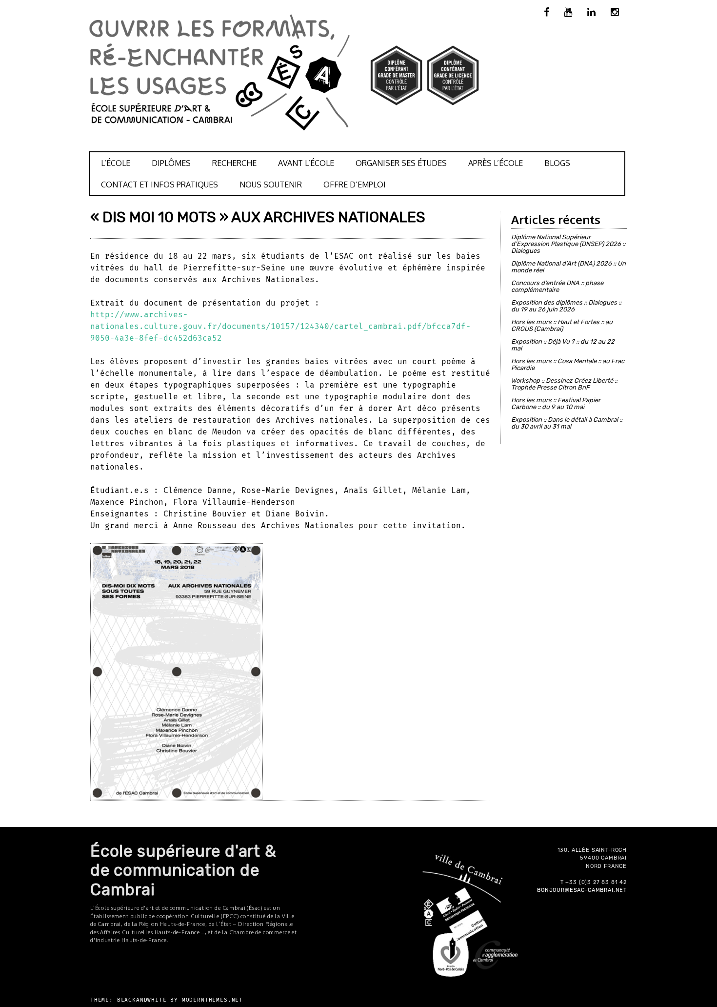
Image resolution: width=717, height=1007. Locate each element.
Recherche (234, 163)
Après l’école (495, 163)
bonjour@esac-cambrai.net (582, 890)
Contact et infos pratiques (159, 184)
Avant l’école (306, 163)
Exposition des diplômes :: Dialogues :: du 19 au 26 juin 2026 (566, 306)
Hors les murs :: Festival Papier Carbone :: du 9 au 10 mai (555, 403)
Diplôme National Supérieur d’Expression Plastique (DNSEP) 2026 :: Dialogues (568, 243)
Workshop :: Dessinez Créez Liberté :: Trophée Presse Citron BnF (564, 384)
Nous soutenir (270, 184)
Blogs (557, 163)
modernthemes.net (212, 1000)
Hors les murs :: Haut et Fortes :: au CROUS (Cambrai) (562, 325)
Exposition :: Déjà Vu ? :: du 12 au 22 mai (563, 345)
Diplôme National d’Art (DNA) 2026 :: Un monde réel (568, 267)
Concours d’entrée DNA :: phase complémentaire (557, 286)
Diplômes (171, 163)
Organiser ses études (401, 163)
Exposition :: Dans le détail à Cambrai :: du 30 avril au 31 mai (566, 423)
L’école (115, 163)
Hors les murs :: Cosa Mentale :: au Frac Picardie (567, 364)
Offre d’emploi (354, 184)
